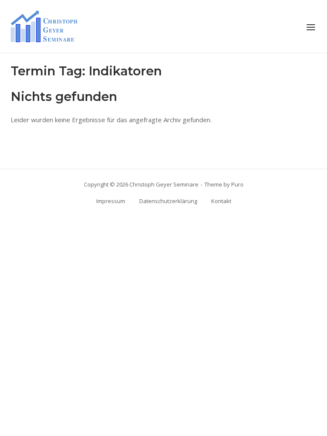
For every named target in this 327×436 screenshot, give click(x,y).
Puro (237, 184)
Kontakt (221, 201)
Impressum (110, 201)
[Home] (44, 25)
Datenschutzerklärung (168, 201)
